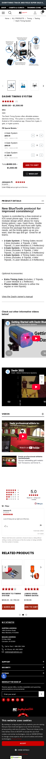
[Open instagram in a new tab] (17, 700)
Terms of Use (23, 754)
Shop (3, 7)
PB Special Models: (10, 128)
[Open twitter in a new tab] (8, 700)
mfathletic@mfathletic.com (13, 652)
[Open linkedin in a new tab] (22, 700)
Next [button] (43, 86)
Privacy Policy (16, 739)
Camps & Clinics (16, 7)
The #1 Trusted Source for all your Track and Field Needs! (23, 3)
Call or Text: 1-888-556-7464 (15, 646)
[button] (23, 749)
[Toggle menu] (3, 12)
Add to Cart (31, 607)
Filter (6, 506)
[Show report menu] (41, 525)
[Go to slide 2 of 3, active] (23, 615)
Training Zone (34, 7)
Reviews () (10, 101)
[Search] (10, 12)
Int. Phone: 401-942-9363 (14, 649)
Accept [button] (23, 743)
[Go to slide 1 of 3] (20, 615)
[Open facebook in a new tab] (3, 700)
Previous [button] (2, 86)
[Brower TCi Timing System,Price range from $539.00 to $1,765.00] (12, 572)
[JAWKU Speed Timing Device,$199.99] (34, 572)
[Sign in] (35, 12)
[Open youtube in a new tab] (13, 700)
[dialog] (23, 738)
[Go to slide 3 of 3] (26, 615)
